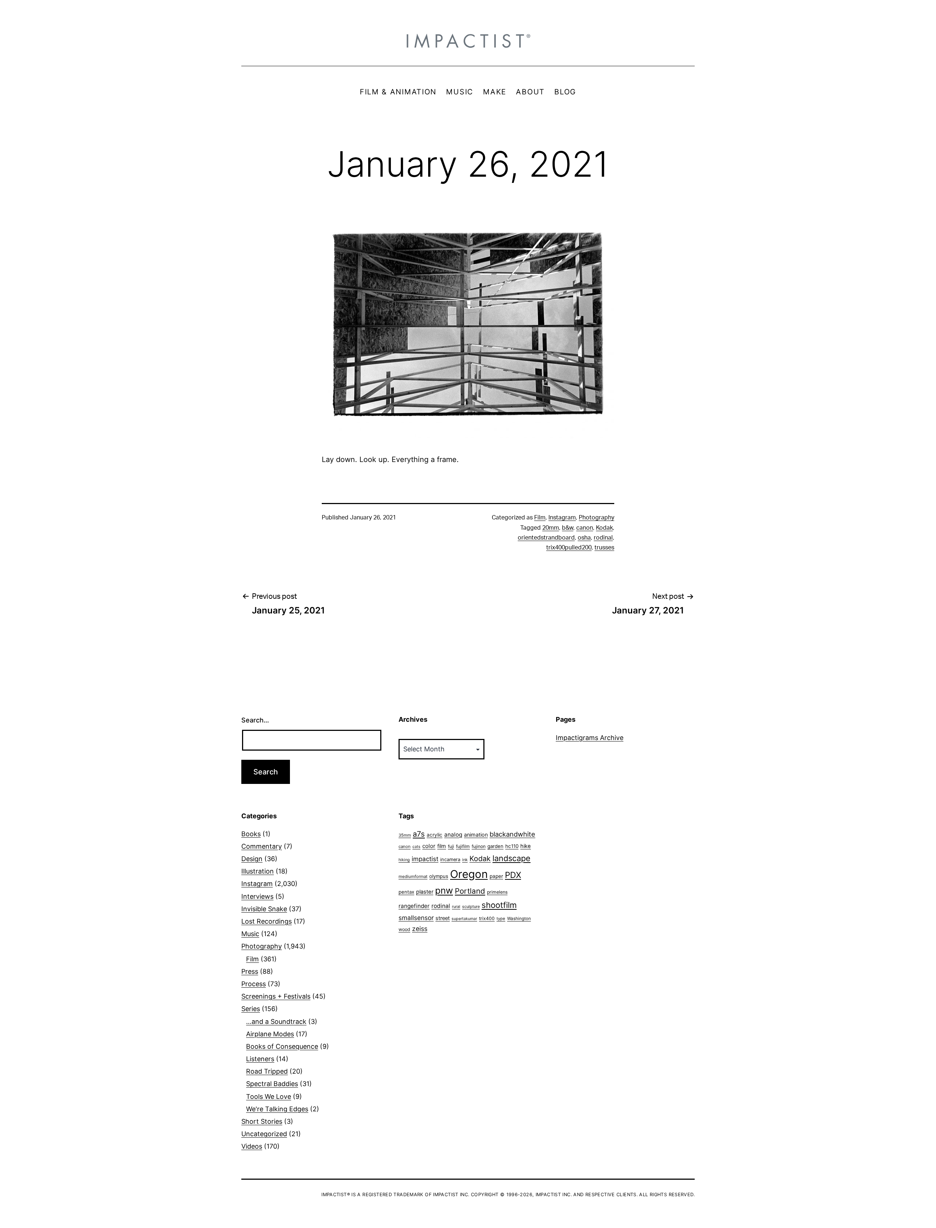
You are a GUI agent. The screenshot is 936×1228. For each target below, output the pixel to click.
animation (476, 834)
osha (584, 538)
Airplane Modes (270, 1034)
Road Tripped (267, 1071)
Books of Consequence (282, 1046)
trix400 (487, 918)
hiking (404, 859)
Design (252, 859)
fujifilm (463, 846)
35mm (405, 835)
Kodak (604, 528)
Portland (470, 890)
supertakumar (464, 918)
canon (584, 528)
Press (249, 971)
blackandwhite (512, 834)
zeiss (419, 928)
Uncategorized (264, 1134)
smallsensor (416, 917)
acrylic (434, 835)
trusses (604, 548)
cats (416, 846)
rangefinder (414, 905)
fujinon (479, 846)
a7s (419, 833)
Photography (596, 518)
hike (525, 846)
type (501, 918)
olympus (438, 876)
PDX (513, 875)
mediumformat (413, 876)
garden (495, 846)
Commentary (261, 846)
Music (250, 934)
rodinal (603, 538)
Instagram (562, 518)
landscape (511, 858)
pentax (406, 892)
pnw (444, 890)
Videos (251, 1146)
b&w (567, 528)
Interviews (257, 896)
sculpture (471, 906)
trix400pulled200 (569, 548)
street (442, 918)
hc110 (511, 846)
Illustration (257, 871)
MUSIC (459, 91)
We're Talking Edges (277, 1109)
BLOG (565, 91)
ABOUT (530, 91)
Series (250, 1009)
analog (453, 834)
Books (251, 834)
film (441, 846)
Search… (255, 720)
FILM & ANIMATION (398, 91)
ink (465, 859)
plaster (424, 892)
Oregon (469, 874)
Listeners (260, 1059)
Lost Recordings (266, 921)
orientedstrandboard (546, 538)
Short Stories (261, 1121)
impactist (425, 859)
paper (496, 876)
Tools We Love (268, 1096)
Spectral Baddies (272, 1084)
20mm (550, 528)
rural (456, 906)
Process (253, 984)
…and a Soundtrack (276, 1021)
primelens (497, 892)
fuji (451, 846)
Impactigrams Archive (589, 737)
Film (540, 518)
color (428, 845)
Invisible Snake (264, 909)
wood (404, 929)
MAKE (494, 91)
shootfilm (499, 905)
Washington (519, 918)
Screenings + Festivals (275, 996)
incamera (450, 859)
